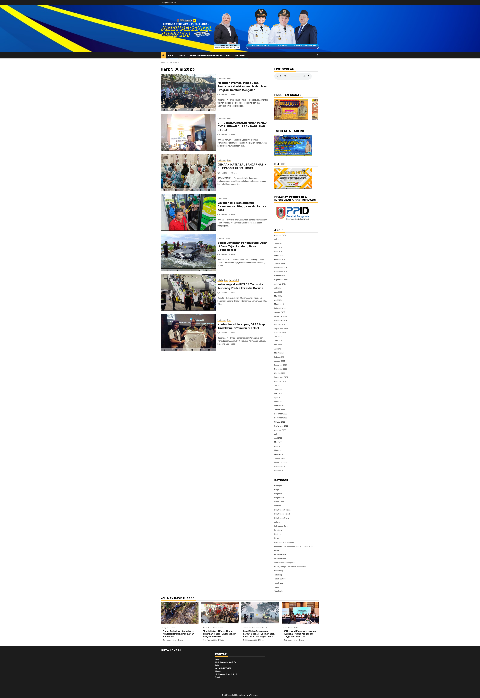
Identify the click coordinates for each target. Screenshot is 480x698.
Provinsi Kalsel (234, 280)
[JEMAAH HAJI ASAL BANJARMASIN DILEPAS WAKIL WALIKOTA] (188, 172)
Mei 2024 (278, 345)
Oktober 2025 (279, 276)
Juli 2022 (278, 434)
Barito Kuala (279, 502)
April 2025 (278, 300)
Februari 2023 (279, 406)
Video (228, 55)
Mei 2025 (278, 296)
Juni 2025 (278, 292)
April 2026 (278, 251)
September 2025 (281, 280)
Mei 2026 (278, 247)
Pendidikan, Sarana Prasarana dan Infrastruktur (293, 546)
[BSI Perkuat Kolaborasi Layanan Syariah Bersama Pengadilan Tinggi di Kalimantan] (301, 613)
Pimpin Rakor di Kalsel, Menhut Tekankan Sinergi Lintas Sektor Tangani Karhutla (219, 634)
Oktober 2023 (279, 373)
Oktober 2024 (279, 324)
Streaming (240, 55)
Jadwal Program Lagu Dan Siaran (205, 55)
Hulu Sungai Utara (281, 518)
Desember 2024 (280, 316)
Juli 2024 (278, 337)
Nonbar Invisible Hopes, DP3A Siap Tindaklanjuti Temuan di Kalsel (241, 326)
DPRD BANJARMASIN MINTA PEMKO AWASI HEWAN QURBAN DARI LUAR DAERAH (242, 126)
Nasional (277, 534)
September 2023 (281, 377)
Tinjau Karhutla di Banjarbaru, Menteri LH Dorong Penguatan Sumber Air (178, 634)
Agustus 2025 (280, 284)
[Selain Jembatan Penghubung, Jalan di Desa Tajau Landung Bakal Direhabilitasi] (188, 252)
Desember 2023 (280, 365)
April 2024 (278, 349)
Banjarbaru (221, 238)
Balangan (278, 485)
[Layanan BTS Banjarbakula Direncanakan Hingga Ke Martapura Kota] (188, 212)
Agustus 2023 (280, 381)
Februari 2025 (279, 308)
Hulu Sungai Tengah (282, 514)
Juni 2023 (278, 389)
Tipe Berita (278, 591)
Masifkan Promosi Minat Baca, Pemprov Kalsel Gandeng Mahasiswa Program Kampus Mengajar (242, 86)
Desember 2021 (280, 462)
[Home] (163, 55)
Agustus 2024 (280, 333)
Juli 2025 (278, 288)
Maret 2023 (279, 401)
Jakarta (220, 280)
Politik (276, 550)
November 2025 (280, 272)
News (170, 55)
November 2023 (280, 369)
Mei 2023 (278, 393)
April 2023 (278, 397)
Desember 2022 (280, 414)
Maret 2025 (279, 304)
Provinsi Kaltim (280, 558)
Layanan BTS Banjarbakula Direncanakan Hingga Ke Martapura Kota (242, 206)
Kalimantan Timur (281, 526)
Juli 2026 (278, 239)
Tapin (276, 587)
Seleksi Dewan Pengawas (284, 562)
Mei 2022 (278, 442)
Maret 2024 (279, 353)
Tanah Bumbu (280, 579)
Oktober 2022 (279, 422)
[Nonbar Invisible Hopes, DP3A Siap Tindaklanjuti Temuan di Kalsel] (188, 332)
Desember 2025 (280, 268)
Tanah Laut (278, 583)
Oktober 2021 (279, 471)
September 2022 (281, 426)
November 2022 (280, 418)
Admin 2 (233, 95)
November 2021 (280, 466)
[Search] (317, 55)
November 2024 (280, 320)
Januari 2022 (279, 458)
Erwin (181, 640)
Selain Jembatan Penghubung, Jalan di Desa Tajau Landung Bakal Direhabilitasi (243, 246)
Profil (182, 55)
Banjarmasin (222, 78)
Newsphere (240, 695)
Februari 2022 (279, 454)
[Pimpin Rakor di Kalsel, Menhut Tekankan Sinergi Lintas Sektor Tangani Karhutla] (220, 613)
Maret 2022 (279, 450)
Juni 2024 (278, 341)
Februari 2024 (279, 357)
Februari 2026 (279, 259)
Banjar (220, 198)
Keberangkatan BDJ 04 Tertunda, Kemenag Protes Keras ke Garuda (241, 286)
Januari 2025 (279, 312)
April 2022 (278, 446)
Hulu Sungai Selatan (282, 510)
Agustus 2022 (280, 430)
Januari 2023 (279, 410)
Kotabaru (278, 530)
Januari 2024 (279, 361)
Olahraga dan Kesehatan (284, 542)
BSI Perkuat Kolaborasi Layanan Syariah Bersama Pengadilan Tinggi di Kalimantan (300, 634)
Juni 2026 (278, 243)
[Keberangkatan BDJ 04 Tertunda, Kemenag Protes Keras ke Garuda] (188, 292)
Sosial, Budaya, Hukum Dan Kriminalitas (290, 567)
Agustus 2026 (280, 235)
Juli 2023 (278, 385)
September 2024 (281, 328)
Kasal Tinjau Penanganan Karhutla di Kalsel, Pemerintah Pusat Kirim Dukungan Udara (259, 634)
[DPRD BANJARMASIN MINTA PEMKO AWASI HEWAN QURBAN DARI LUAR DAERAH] (188, 132)
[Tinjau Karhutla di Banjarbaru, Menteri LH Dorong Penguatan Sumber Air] (179, 613)
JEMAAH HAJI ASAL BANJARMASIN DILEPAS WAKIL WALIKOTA (242, 166)
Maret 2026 (279, 255)
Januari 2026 (279, 263)
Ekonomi (277, 506)
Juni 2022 (278, 438)
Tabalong (278, 575)
